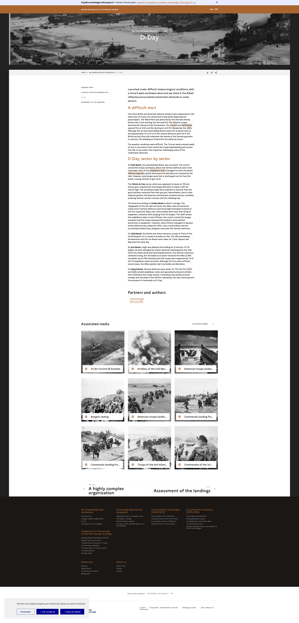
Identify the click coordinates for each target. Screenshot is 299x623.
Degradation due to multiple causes (129, 516)
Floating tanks (86, 553)
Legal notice (120, 566)
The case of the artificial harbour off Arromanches (130, 525)
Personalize (25, 611)
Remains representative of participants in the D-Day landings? (201, 527)
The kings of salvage (124, 519)
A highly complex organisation (94, 92)
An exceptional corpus (194, 524)
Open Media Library (200, 324)
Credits (119, 568)
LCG (189, 128)
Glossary (84, 566)
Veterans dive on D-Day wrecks (163, 524)
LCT (189, 269)
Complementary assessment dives (199, 521)
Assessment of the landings (93, 102)
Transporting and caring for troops (94, 543)
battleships (187, 125)
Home (83, 72)
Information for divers (89, 571)
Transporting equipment (90, 545)
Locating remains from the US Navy (164, 519)
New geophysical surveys (195, 519)
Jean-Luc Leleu (136, 301)
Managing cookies (189, 608)
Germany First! (87, 87)
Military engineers (136, 173)
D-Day (83, 97)
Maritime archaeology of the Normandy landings (100, 9)
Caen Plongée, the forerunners (163, 516)
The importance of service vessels (94, 548)
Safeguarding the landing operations (95, 538)
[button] (216, 73)
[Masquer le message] (217, 2)
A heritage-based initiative (196, 516)
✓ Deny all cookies (72, 611)
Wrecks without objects (125, 521)
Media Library (86, 568)
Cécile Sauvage (137, 298)
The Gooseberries (87, 550)
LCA (134, 272)
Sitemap (119, 571)
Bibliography (85, 573)
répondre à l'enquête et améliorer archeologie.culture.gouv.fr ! (165, 2)
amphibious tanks (158, 170)
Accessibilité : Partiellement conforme (164, 608)
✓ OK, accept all (47, 611)
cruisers (173, 125)
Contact (143, 608)
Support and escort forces (91, 540)
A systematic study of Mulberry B (163, 521)
